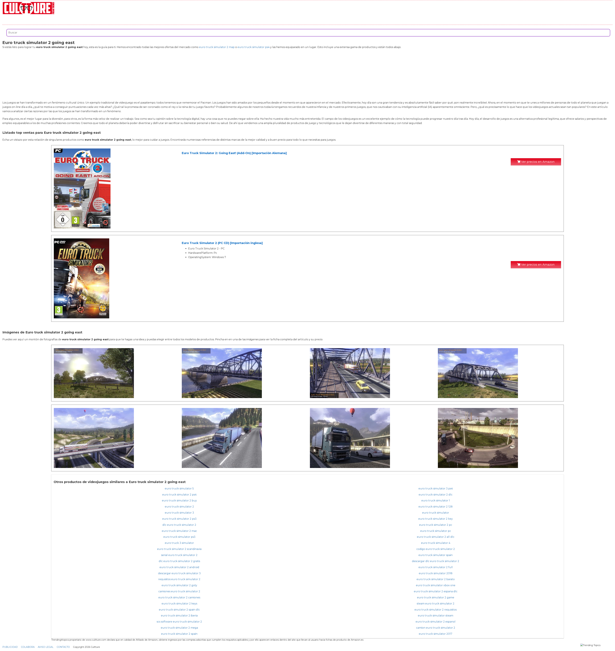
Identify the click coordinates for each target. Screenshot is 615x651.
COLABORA (28, 647)
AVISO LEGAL (45, 647)
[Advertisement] (307, 74)
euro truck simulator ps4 (254, 47)
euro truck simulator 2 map (217, 47)
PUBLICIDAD (10, 647)
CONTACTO (63, 647)
